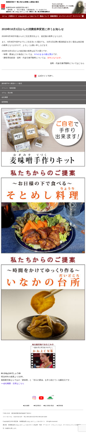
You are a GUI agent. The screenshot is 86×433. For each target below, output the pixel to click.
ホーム (4, 16)
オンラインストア (65, 16)
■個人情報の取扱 (49, 405)
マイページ (77, 16)
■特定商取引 (37, 405)
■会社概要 (26, 405)
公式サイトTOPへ (45, 76)
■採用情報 (60, 405)
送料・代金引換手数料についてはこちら (67, 63)
